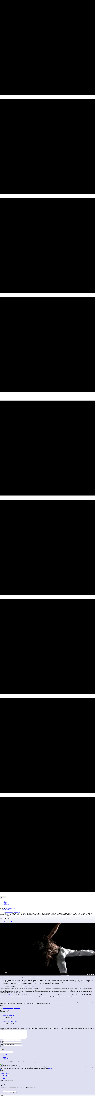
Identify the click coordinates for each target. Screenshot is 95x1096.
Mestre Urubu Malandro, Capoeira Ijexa (25, 986)
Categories (5, 902)
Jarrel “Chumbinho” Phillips (11, 994)
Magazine (5, 901)
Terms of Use (6, 1075)
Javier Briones (11, 921)
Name (1, 1040)
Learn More (50, 1068)
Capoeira (5, 1008)
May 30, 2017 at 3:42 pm (8, 1015)
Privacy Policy (6, 1076)
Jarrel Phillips (4, 921)
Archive (4, 903)
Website (1, 1045)
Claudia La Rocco (9, 912)
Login (4, 1078)
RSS (1, 1069)
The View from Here (10, 908)
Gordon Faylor (17, 912)
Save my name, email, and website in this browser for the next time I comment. (18, 1047)
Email (1, 1042)
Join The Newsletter (4, 1073)
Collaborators (6, 904)
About (4, 906)
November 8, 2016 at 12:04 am (9, 1021)
